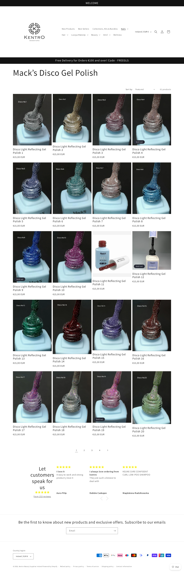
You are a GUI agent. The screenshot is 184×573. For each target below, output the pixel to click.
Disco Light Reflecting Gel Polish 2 (69, 148)
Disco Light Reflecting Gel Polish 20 (149, 429)
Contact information (124, 566)
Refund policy (65, 566)
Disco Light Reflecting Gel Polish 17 (29, 428)
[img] (42, 492)
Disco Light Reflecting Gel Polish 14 (69, 359)
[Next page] (107, 450)
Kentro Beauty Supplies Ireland (30, 566)
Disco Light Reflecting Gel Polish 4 (149, 151)
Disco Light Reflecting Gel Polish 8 (149, 219)
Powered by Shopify (50, 566)
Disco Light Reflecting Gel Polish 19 (109, 428)
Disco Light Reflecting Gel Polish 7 (109, 219)
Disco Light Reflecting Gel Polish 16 (149, 357)
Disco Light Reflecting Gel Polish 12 (149, 275)
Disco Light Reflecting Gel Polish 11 (109, 282)
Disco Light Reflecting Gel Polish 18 (69, 428)
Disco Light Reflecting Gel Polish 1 (29, 151)
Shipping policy (108, 566)
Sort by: (129, 89)
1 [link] (76, 450)
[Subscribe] (114, 530)
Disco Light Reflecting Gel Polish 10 (69, 288)
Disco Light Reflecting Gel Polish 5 (29, 219)
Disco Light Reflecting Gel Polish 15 (109, 356)
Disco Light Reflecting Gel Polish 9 (29, 288)
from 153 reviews (42, 496)
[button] (124, 29)
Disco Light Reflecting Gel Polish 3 (109, 151)
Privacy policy (78, 566)
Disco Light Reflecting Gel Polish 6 (69, 219)
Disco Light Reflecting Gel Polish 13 (29, 357)
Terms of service (93, 566)
